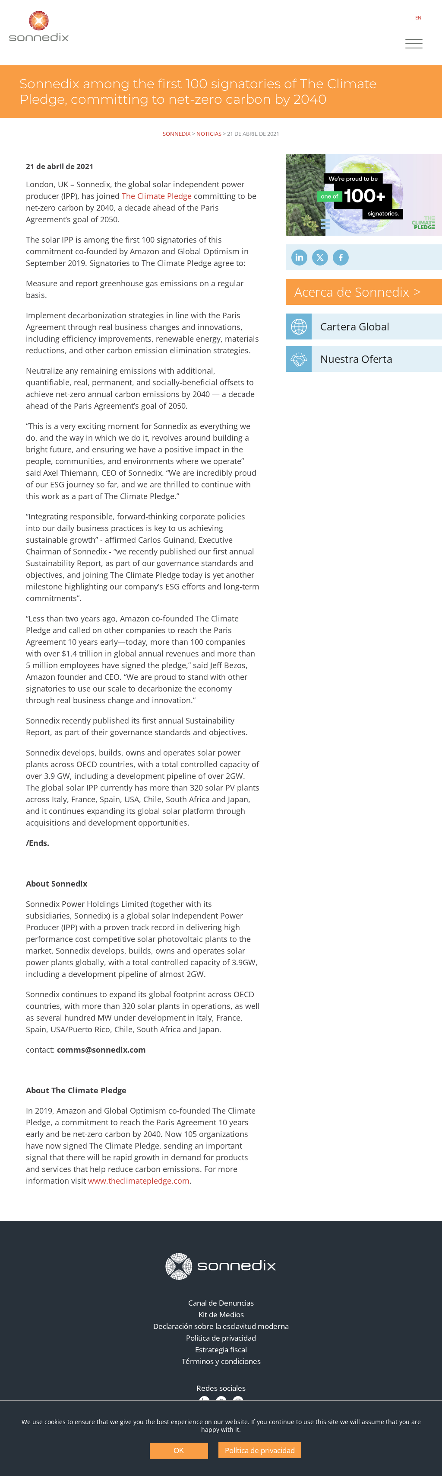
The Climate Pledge (157, 196)
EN (418, 17)
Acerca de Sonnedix (351, 292)
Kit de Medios (221, 1314)
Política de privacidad (221, 1338)
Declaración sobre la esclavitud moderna (221, 1326)
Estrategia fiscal (221, 1349)
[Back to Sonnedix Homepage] (39, 26)
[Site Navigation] (414, 44)
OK (179, 1451)
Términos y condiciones (221, 1361)
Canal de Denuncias (221, 1302)
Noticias (208, 134)
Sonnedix (177, 134)
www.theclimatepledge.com (138, 1180)
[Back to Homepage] (221, 1266)
